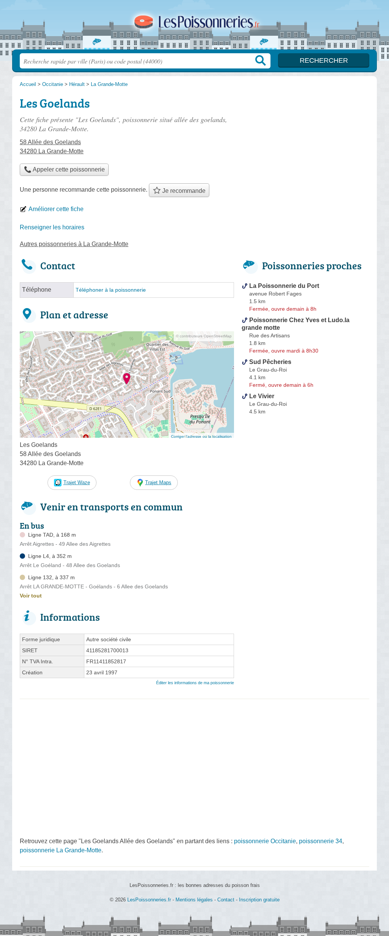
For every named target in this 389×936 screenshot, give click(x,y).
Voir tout (31, 596)
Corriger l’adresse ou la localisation (201, 436)
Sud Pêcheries (270, 362)
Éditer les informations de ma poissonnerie (195, 682)
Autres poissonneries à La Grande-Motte (74, 244)
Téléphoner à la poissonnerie (111, 290)
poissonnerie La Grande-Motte (60, 850)
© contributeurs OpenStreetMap (204, 336)
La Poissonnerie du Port (284, 286)
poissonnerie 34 (320, 841)
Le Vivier (261, 396)
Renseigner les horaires (52, 227)
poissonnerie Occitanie (265, 841)
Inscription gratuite (259, 900)
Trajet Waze (76, 482)
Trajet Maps (158, 482)
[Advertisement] (305, 595)
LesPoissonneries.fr (194, 27)
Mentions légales (194, 900)
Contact (225, 900)
